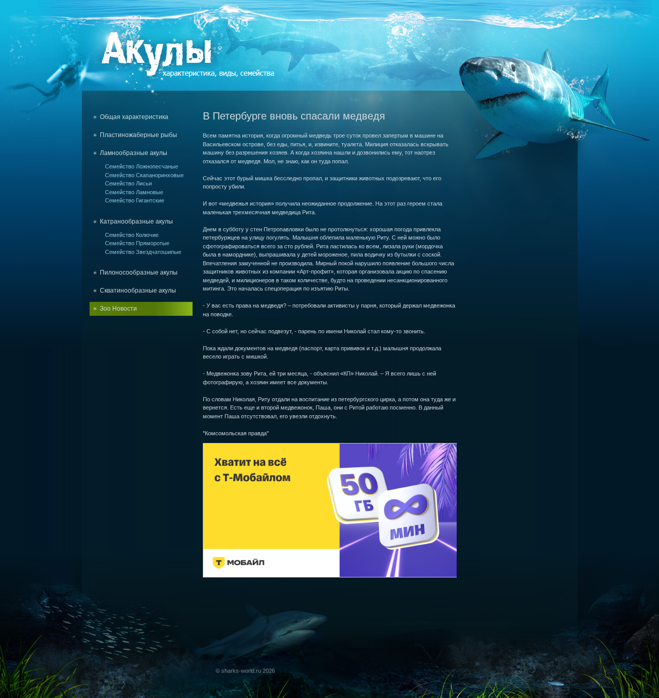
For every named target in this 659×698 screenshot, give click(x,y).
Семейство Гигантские (134, 200)
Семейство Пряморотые (137, 243)
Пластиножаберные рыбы (138, 135)
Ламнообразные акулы (133, 153)
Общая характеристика (134, 117)
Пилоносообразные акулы (139, 272)
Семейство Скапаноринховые (144, 175)
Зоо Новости (118, 308)
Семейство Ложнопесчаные (141, 166)
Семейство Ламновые (134, 192)
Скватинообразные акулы (138, 290)
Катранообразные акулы (136, 221)
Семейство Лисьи (128, 183)
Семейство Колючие (132, 235)
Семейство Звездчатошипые (143, 252)
